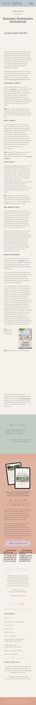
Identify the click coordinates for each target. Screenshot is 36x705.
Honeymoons (18, 11)
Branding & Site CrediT (20, 702)
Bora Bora (22, 260)
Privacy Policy (14, 699)
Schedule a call (25, 398)
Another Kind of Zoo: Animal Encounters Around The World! (16, 432)
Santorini (14, 89)
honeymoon (14, 79)
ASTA (24, 596)
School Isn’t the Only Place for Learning (20, 441)
